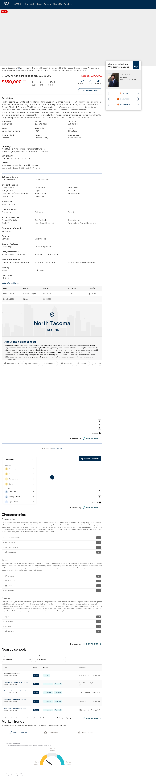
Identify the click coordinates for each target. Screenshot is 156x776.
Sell (32, 4)
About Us (57, 4)
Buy (26, 4)
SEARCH (18, 4)
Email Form (125, 99)
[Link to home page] (6, 4)
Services (68, 4)
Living (39, 4)
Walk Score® (57, 449)
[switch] (82, 83)
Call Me (124, 93)
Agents (47, 4)
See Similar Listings (90, 90)
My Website (125, 104)
